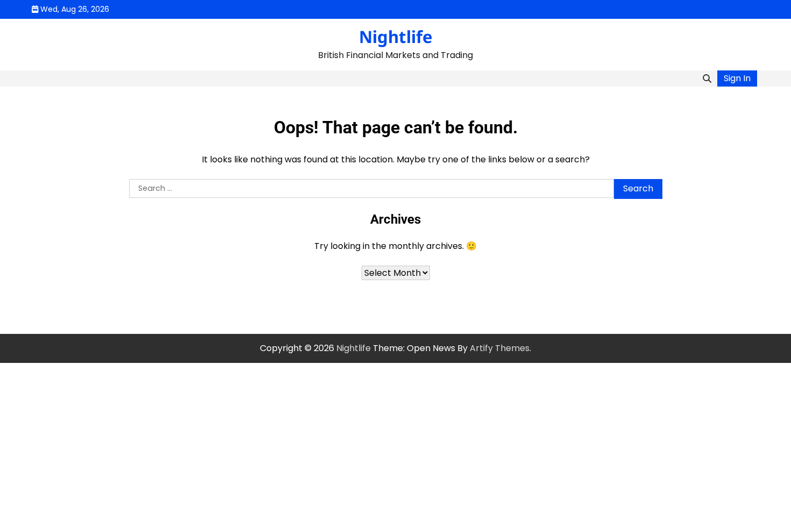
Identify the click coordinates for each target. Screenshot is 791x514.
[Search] (707, 78)
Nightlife (396, 36)
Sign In (737, 78)
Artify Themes (499, 348)
